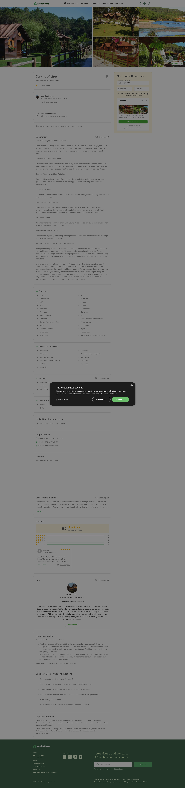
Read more (113, 394)
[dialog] (92, 394)
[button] (63, 399)
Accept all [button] (120, 399)
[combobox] (132, 385)
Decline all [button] (101, 399)
